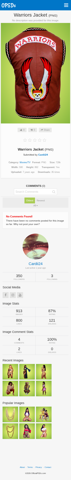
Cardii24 (43, 154)
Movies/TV (25, 162)
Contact (48, 467)
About (22, 467)
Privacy (39, 467)
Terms (30, 467)
